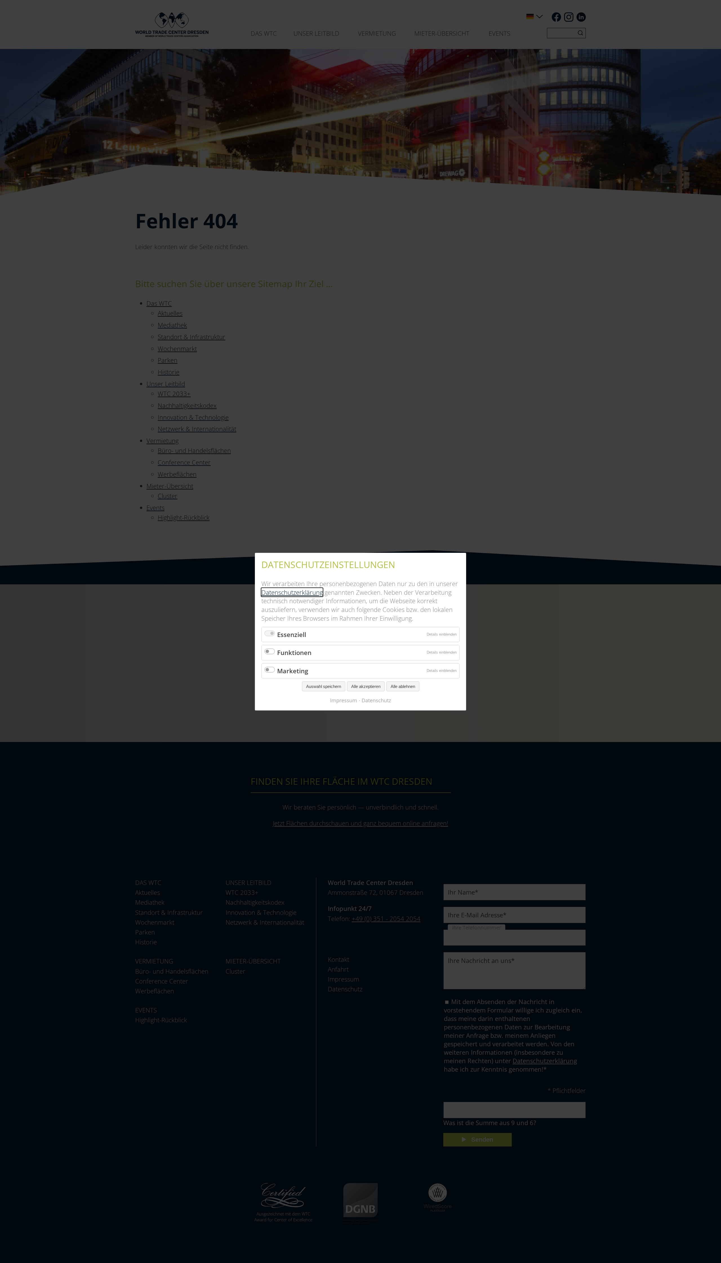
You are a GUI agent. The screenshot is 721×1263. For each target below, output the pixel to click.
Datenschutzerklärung (292, 592)
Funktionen (294, 652)
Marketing (292, 670)
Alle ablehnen (403, 686)
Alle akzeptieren (365, 686)
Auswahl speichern (323, 686)
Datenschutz (376, 700)
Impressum (343, 700)
